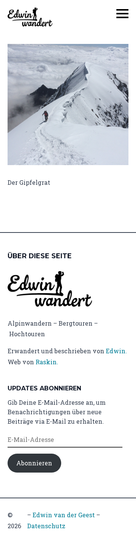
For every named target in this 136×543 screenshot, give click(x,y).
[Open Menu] (122, 14)
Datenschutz (46, 526)
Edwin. (116, 351)
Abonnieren (34, 463)
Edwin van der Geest (63, 515)
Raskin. (47, 362)
